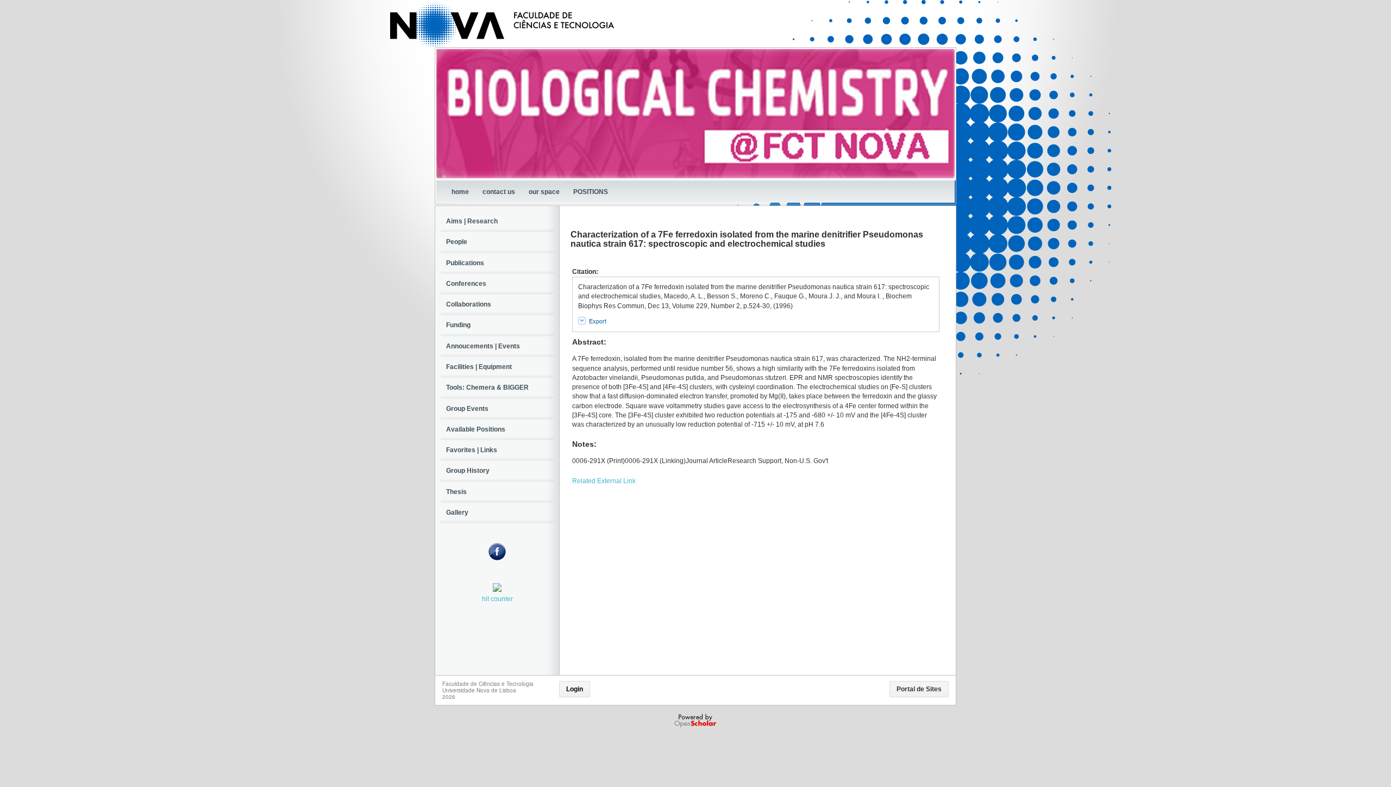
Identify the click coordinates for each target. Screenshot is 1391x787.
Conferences (466, 284)
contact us (499, 192)
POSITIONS (590, 192)
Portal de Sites (919, 689)
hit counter (497, 599)
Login (574, 689)
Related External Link (604, 481)
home (460, 192)
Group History (468, 470)
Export (597, 320)
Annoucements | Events (483, 346)
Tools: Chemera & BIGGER (487, 387)
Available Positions (475, 429)
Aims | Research (472, 221)
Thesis (456, 492)
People (456, 242)
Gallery (457, 512)
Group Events (467, 409)
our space (544, 192)
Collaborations (468, 304)
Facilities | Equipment (479, 367)
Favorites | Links (471, 450)
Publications (465, 263)
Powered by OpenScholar (696, 721)
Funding (458, 325)
